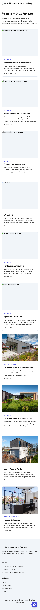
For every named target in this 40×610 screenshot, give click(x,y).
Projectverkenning (7, 585)
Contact (4, 591)
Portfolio (4, 582)
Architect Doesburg (7, 588)
